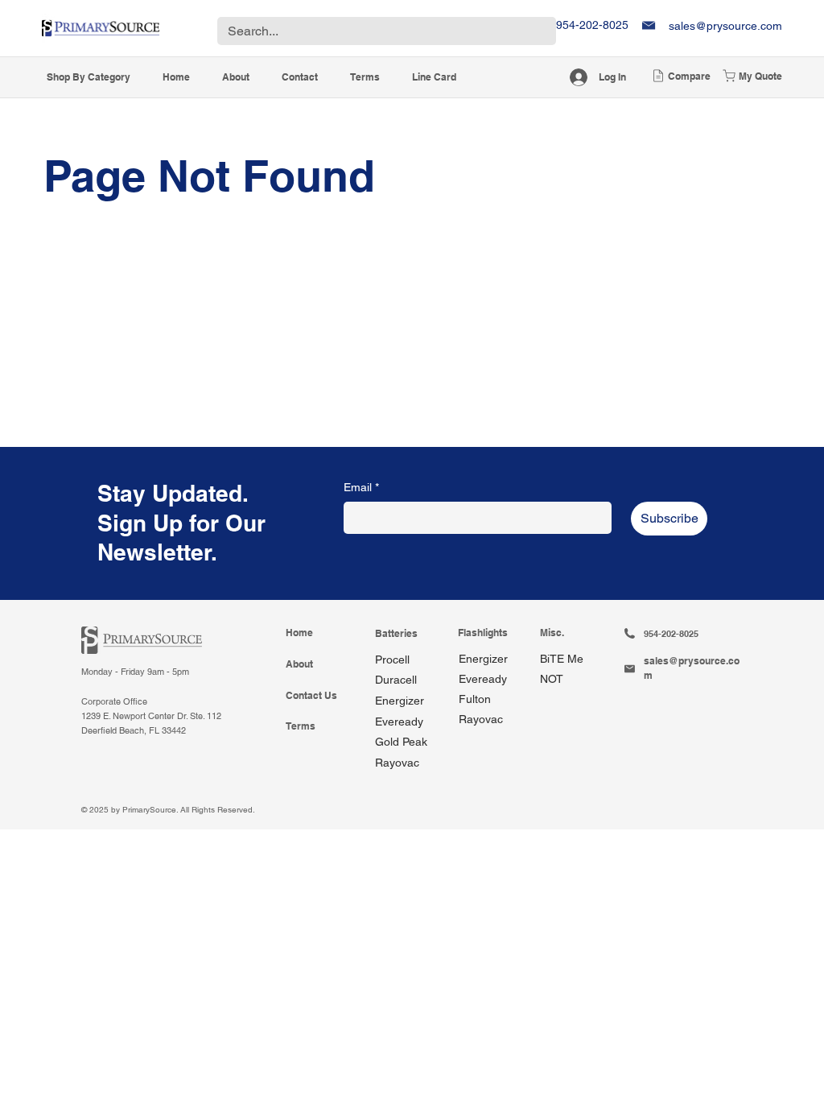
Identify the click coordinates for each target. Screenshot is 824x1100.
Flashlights (483, 633)
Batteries (396, 633)
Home (299, 633)
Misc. (552, 633)
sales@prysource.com (725, 25)
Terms (300, 726)
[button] (89, 78)
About (299, 664)
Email (361, 487)
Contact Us (311, 695)
